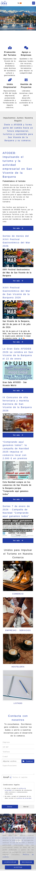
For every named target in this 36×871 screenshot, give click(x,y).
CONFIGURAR (10, 862)
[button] (33, 3)
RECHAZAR (27, 862)
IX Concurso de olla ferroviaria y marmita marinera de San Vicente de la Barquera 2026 (17, 404)
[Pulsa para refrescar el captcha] (10, 777)
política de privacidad (24, 798)
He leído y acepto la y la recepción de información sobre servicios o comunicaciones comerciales (18, 791)
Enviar (9, 807)
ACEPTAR (18, 867)
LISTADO (18, 703)
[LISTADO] (18, 685)
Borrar (26, 807)
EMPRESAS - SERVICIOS (18, 630)
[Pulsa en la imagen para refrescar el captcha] (6, 777)
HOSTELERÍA (18, 667)
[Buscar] (18, 3)
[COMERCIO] (18, 575)
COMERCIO (18, 594)
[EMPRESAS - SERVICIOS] (18, 612)
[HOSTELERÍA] (18, 648)
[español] (21, 3)
